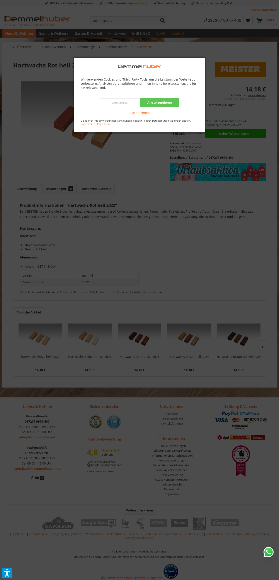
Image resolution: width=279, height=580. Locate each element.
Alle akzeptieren (159, 102)
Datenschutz (88, 124)
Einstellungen (120, 102)
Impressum (103, 124)
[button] (7, 573)
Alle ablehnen (139, 113)
